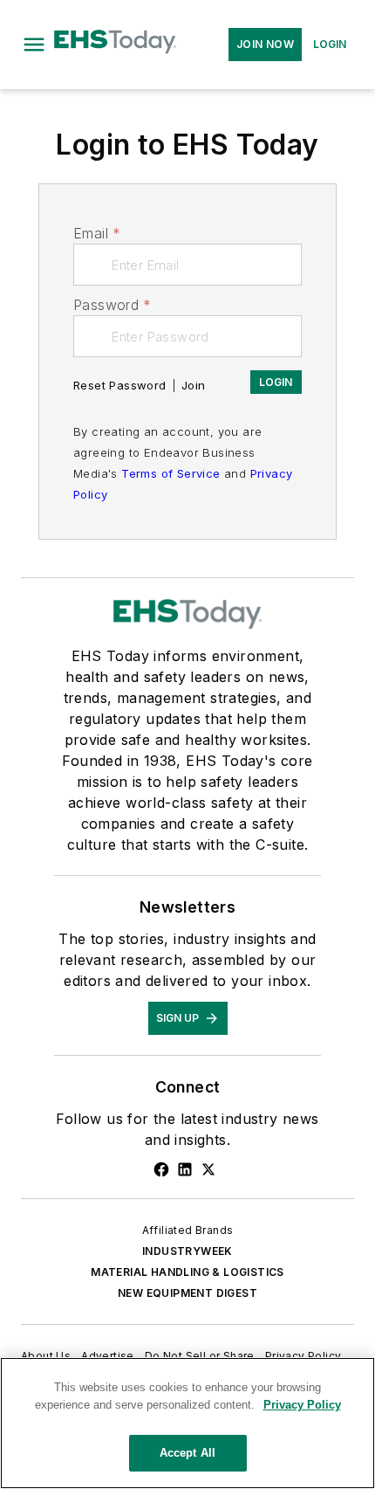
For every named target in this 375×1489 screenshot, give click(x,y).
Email (96, 233)
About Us (46, 1355)
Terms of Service (170, 473)
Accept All (187, 1452)
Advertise (107, 1355)
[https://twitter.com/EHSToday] (208, 1169)
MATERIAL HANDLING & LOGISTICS (187, 1272)
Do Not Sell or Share (200, 1355)
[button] (34, 44)
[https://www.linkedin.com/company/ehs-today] (185, 1169)
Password (112, 305)
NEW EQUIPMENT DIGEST (187, 1292)
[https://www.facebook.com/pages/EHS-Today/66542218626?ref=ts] (161, 1169)
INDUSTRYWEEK (187, 1251)
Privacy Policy (303, 1355)
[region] (187, 1423)
